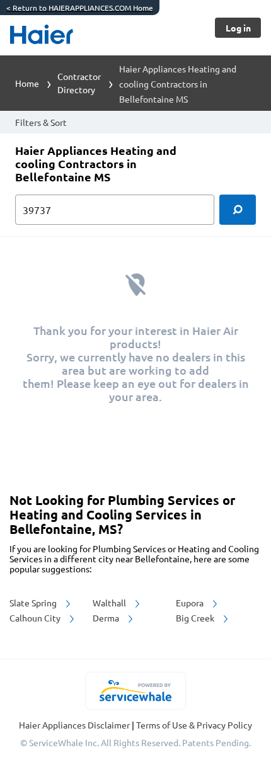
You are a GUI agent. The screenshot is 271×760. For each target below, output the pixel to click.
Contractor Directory (79, 83)
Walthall (110, 602)
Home (27, 83)
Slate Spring (34, 602)
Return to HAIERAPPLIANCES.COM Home (79, 8)
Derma (107, 617)
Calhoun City (35, 617)
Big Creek (196, 617)
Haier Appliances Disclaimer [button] (75, 724)
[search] (237, 210)
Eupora (190, 602)
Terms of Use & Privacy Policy (194, 724)
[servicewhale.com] (136, 691)
